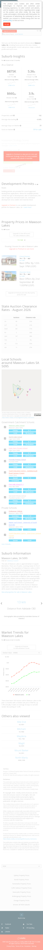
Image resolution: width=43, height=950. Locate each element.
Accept (6, 24)
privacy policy (7, 20)
